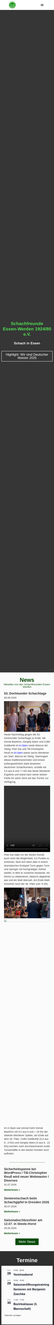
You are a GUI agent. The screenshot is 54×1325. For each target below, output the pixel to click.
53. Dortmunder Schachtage (25, 693)
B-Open (18, 752)
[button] (42, 5)
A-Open (23, 745)
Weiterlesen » (12, 1189)
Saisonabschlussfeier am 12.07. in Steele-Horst (23, 1222)
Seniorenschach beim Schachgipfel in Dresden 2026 (26, 1200)
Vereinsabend (23, 1274)
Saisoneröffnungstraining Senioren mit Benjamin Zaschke (31, 1289)
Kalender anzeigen (13, 1315)
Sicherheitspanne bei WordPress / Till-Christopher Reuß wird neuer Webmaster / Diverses (26, 1174)
